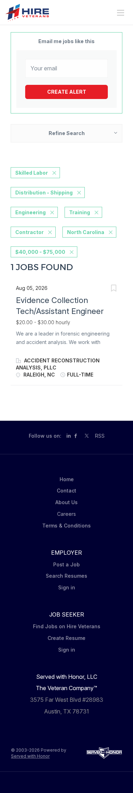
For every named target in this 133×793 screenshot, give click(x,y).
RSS (100, 436)
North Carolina (85, 232)
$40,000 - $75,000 (40, 252)
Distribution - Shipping (44, 192)
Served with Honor (30, 756)
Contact (66, 491)
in (68, 436)
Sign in (66, 587)
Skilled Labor (31, 173)
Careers (66, 514)
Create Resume (66, 638)
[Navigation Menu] (120, 12)
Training (79, 212)
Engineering (30, 212)
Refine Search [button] (67, 133)
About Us (66, 502)
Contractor (29, 232)
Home (67, 479)
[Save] (113, 289)
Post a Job (66, 564)
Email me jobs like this (66, 41)
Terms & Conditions (66, 526)
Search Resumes (66, 576)
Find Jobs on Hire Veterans (66, 626)
